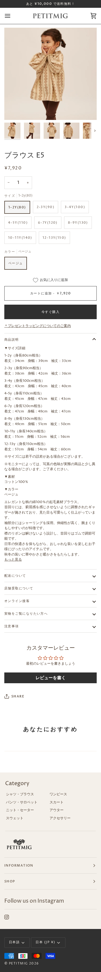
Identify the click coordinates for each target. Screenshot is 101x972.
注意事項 (11, 626)
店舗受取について (18, 588)
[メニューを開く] (12, 16)
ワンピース (58, 794)
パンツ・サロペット (21, 802)
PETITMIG (18, 963)
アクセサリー (60, 818)
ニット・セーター (20, 810)
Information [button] (18, 865)
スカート (57, 802)
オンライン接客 (17, 601)
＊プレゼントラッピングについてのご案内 (37, 325)
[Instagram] (6, 917)
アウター (57, 810)
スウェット (14, 818)
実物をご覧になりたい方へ (26, 613)
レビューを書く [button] (51, 678)
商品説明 (11, 339)
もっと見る (13, 559)
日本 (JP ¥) (45, 942)
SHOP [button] (9, 881)
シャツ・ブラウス (20, 794)
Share (17, 696)
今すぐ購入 (50, 312)
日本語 (14, 942)
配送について (15, 576)
